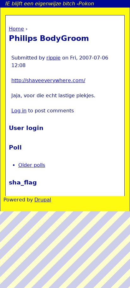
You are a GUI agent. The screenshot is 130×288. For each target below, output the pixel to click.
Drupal (42, 200)
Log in (19, 111)
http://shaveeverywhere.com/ (48, 80)
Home (16, 29)
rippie (53, 58)
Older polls (31, 165)
